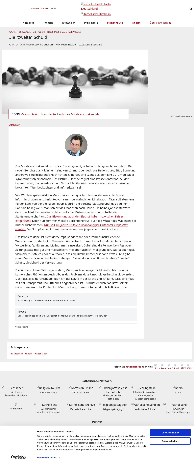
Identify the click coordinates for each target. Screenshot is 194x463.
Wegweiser (68, 22)
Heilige (136, 22)
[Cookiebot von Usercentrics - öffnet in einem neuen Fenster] (18, 457)
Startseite (35, 8)
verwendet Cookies (47, 457)
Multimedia (91, 22)
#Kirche (28, 353)
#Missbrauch (41, 353)
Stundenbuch (115, 22)
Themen (48, 22)
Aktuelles (45, 8)
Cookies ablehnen (170, 441)
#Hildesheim (17, 353)
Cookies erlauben (170, 432)
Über (160, 22)
